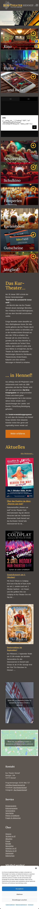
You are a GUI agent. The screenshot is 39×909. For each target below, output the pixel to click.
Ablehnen (19, 894)
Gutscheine (10, 813)
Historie (8, 834)
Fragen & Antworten (13, 818)
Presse (8, 841)
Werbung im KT (11, 851)
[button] (36, 868)
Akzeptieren (19, 889)
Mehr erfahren (17, 433)
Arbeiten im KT (11, 848)
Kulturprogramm (12, 808)
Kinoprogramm (11, 806)
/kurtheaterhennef (20, 787)
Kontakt (8, 844)
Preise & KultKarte (12, 815)
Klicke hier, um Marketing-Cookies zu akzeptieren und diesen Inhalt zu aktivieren (19, 703)
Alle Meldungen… (27, 453)
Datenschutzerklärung (21, 904)
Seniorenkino (10, 811)
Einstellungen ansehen (19, 900)
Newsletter (10, 846)
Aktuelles (9, 839)
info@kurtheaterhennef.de (15, 785)
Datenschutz (10, 856)
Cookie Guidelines (10, 904)
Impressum (30, 904)
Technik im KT (11, 836)
